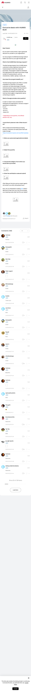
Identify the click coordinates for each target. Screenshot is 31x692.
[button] (21, 2)
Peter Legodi (9, 271)
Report (26, 218)
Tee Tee (7, 429)
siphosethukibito (10, 393)
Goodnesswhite (9, 417)
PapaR (7, 332)
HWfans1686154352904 (12, 466)
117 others (7, 216)
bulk (22, 188)
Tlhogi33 (7, 405)
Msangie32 (8, 247)
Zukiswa (7, 235)
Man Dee (7, 259)
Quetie (7, 296)
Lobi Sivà (7, 308)
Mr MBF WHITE (9, 441)
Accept (15, 688)
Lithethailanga (9, 356)
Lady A (7, 344)
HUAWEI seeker (10, 37)
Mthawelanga (9, 284)
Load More (15, 490)
